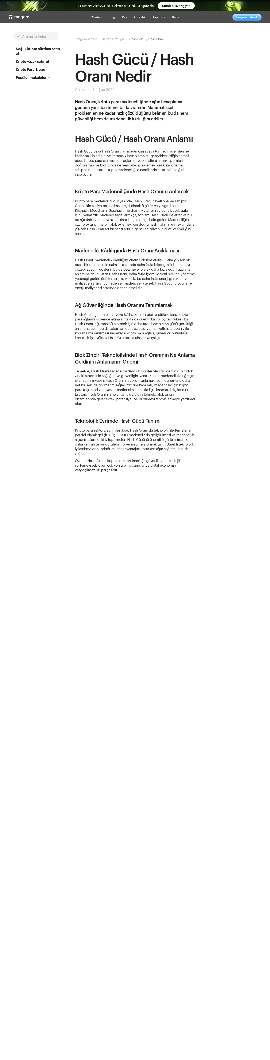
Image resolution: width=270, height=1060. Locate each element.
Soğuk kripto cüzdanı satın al (38, 50)
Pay (124, 17)
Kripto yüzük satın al (32, 61)
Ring (112, 17)
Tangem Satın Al (247, 17)
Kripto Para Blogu (30, 69)
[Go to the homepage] (19, 17)
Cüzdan (96, 17)
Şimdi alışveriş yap (176, 6)
